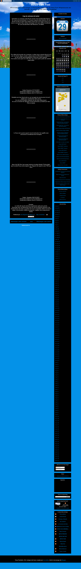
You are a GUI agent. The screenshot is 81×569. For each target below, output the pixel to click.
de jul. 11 (57, 452)
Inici (31, 221)
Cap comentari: (40, 214)
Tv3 (62, 78)
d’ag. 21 (56, 381)
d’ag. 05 (56, 408)
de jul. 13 (57, 447)
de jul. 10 (57, 454)
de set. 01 (57, 360)
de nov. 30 (57, 264)
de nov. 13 (57, 274)
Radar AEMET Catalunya (63, 146)
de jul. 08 (57, 458)
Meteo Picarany (63, 531)
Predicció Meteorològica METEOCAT (62, 128)
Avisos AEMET (63, 162)
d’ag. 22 (56, 379)
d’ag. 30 (56, 364)
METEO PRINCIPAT (63, 533)
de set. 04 (57, 354)
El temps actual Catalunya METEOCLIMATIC (62, 136)
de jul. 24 (57, 431)
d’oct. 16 (57, 287)
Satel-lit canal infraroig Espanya (62, 156)
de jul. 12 (57, 449)
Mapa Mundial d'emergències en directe (62, 175)
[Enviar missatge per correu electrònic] (47, 214)
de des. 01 (57, 262)
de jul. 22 (57, 433)
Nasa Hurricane (63, 177)
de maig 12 (57, 233)
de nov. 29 (57, 266)
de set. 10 (57, 341)
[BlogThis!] (29, 216)
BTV (63, 80)
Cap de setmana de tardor (31, 16)
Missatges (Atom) (35, 225)
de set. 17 (57, 326)
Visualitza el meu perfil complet (62, 508)
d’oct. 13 (57, 291)
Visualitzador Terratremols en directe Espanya (62, 172)
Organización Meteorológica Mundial (62, 181)
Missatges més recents (18, 221)
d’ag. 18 (56, 387)
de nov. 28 (57, 268)
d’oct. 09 (57, 297)
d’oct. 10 (57, 295)
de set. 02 (57, 358)
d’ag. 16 (56, 391)
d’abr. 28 (57, 239)
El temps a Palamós (63, 519)
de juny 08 (57, 208)
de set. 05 (57, 351)
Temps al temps (62, 551)
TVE (63, 82)
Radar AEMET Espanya (62, 148)
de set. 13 (57, 335)
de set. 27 (57, 312)
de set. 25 (57, 316)
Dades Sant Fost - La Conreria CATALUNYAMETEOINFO (63, 123)
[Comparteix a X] (31, 216)
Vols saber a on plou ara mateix (62, 142)
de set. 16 (57, 329)
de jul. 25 (57, 429)
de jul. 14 (57, 445)
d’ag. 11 (56, 224)
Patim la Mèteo (63, 193)
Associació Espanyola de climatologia (62, 179)
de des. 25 (57, 214)
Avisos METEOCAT (63, 160)
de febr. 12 (57, 251)
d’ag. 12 (56, 399)
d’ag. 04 (56, 410)
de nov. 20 (57, 272)
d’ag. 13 (56, 397)
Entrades (59, 467)
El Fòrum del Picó (62, 191)
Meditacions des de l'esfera (63, 526)
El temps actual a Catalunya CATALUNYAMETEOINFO (62, 133)
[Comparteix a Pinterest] (33, 216)
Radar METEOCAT (62, 144)
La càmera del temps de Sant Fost (63, 116)
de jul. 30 (57, 418)
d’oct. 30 (57, 279)
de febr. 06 (57, 253)
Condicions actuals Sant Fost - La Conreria (62, 119)
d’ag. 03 (56, 412)
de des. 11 (57, 260)
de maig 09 (57, 237)
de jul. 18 (57, 437)
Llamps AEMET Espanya (63, 152)
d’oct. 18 (57, 285)
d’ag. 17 (56, 389)
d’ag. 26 (56, 370)
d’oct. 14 (57, 289)
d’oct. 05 (57, 303)
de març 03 (57, 212)
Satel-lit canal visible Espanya (63, 154)
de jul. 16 (57, 441)
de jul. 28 (57, 422)
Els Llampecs (63, 521)
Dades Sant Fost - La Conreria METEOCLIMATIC (63, 126)
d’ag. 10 (56, 404)
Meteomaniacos (62, 199)
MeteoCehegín (63, 541)
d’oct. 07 (57, 218)
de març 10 (57, 210)
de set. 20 (57, 322)
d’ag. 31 (56, 362)
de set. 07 (57, 347)
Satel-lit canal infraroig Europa (63, 158)
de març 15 (57, 241)
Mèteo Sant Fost (40, 4)
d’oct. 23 (57, 281)
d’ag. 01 (56, 414)
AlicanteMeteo (63, 514)
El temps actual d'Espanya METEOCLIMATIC (62, 139)
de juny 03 (57, 231)
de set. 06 (57, 349)
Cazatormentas (63, 195)
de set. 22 (57, 320)
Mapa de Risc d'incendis (63, 164)
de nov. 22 (57, 216)
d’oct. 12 (57, 293)
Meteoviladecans (63, 548)
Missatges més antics (44, 221)
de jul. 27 (57, 424)
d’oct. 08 (57, 299)
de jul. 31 (57, 416)
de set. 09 (57, 343)
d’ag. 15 (56, 393)
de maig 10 (57, 235)
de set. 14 (57, 333)
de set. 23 (57, 318)
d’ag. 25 (56, 372)
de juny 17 (57, 206)
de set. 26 (57, 314)
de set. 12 (57, 337)
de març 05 (57, 249)
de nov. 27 (57, 270)
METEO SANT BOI (63, 536)
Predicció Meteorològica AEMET (62, 130)
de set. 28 (57, 310)
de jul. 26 (57, 426)
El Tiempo (63, 197)
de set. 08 (57, 345)
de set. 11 (57, 339)
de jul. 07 (57, 460)
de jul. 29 (57, 420)
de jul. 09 (57, 456)
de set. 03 (57, 356)
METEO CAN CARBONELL (62, 528)
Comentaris (59, 469)
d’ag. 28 (56, 220)
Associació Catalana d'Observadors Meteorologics (63, 184)
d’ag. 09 (56, 226)
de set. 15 (57, 331)
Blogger (64, 560)
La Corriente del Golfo (63, 524)
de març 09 (57, 245)
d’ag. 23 (56, 376)
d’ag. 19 (56, 385)
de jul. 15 (57, 443)
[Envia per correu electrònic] (28, 216)
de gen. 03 (57, 258)
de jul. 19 (57, 435)
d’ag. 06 (56, 406)
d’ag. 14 (56, 222)
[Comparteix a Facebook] (32, 216)
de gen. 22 (57, 256)
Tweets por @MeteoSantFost (63, 476)
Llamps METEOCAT (63, 150)
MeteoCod (63, 543)
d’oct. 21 (57, 283)
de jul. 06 (57, 228)
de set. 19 (57, 324)
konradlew (46, 560)
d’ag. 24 (56, 374)
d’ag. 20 (56, 383)
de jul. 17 (57, 439)
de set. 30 (57, 308)
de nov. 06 (57, 276)
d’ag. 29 (56, 366)
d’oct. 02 (57, 306)
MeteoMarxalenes (63, 546)
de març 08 (57, 247)
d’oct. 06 (57, 301)
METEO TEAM (63, 538)
